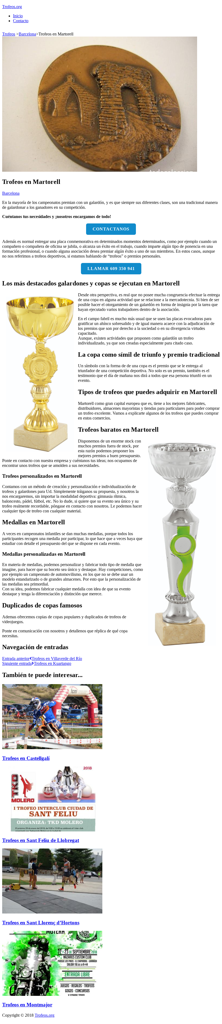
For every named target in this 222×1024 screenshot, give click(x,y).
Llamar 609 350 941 (111, 268)
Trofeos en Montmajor (27, 1004)
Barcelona (27, 34)
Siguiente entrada (36, 663)
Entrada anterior (42, 658)
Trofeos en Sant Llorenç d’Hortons (40, 922)
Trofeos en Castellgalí (26, 758)
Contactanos (111, 229)
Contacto (20, 20)
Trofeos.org (12, 6)
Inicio (18, 16)
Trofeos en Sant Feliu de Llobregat (40, 840)
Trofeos (8, 34)
